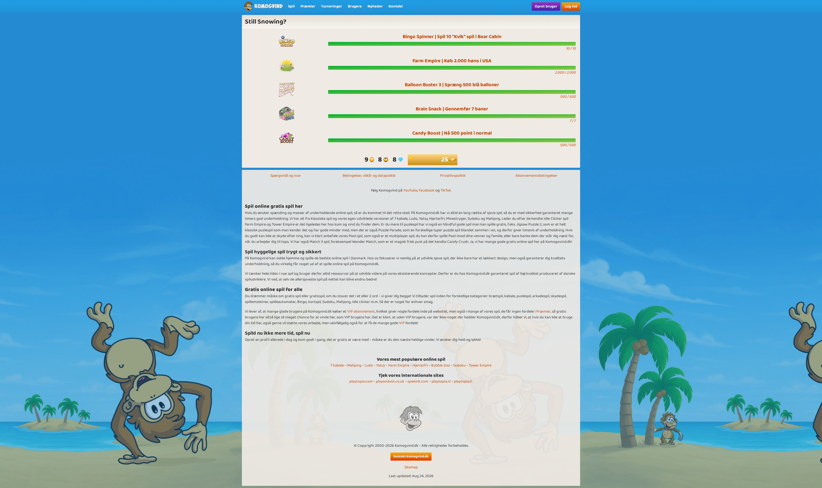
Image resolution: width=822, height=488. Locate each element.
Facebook (427, 190)
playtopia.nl (441, 381)
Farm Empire (398, 365)
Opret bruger (546, 6)
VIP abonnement (361, 311)
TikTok (446, 190)
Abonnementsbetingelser (536, 176)
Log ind (571, 6)
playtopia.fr (463, 381)
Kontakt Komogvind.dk (411, 456)
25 (445, 159)
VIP (402, 323)
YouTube (410, 190)
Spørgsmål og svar (285, 176)
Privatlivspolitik (453, 176)
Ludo (369, 365)
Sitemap (411, 467)
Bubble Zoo (440, 365)
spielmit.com (417, 381)
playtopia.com (361, 381)
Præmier (543, 311)
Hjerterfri (420, 365)
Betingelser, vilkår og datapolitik (369, 176)
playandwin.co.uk (390, 381)
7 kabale (337, 365)
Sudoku (459, 365)
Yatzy (380, 365)
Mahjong (354, 365)
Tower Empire (480, 365)
